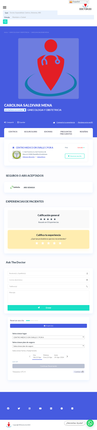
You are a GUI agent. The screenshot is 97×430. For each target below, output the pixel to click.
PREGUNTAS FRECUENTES (66, 132)
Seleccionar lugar (19, 333)
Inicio (6, 32)
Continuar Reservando (48, 366)
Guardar (22, 122)
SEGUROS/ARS (30, 131)
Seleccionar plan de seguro (23, 342)
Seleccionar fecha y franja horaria (24, 351)
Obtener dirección (29, 157)
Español (76, 2)
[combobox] (48, 337)
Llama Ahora (41, 157)
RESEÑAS (84, 131)
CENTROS (12, 131)
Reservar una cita (75, 156)
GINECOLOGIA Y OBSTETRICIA (19, 32)
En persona (49, 326)
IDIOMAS (48, 131)
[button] (90, 423)
